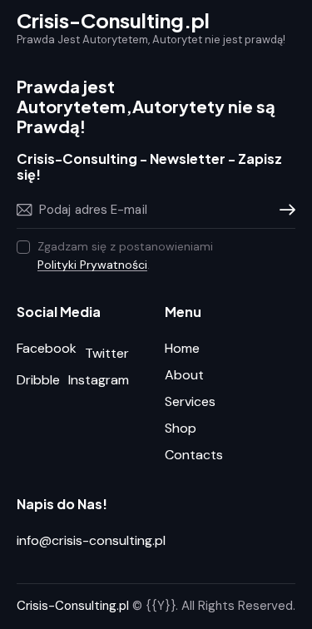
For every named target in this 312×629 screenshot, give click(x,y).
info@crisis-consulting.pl (91, 540)
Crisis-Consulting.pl (73, 605)
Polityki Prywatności (92, 265)
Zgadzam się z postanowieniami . (125, 255)
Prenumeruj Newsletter (282, 209)
